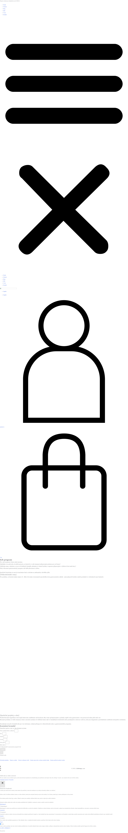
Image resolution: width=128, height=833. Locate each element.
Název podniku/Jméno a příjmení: (7, 730)
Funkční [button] (1, 816)
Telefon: (2, 736)
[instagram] (0, 768)
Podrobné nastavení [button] (4, 779)
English (4, 291)
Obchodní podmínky (4, 760)
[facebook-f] (0, 766)
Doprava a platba (13, 760)
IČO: (1, 733)
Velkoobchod (4, 746)
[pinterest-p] (0, 770)
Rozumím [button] (11, 779)
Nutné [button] (1, 822)
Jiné (20, 746)
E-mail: (1, 739)
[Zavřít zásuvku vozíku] (1, 752)
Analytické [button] (2, 810)
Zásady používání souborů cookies (57, 760)
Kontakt (5, 14)
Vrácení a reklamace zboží (23, 760)
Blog (4, 8)
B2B (4, 10)
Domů (4, 4)
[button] (64, 145)
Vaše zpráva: (3, 742)
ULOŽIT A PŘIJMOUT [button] (5, 828)
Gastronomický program (13, 746)
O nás (4, 12)
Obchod (5, 6)
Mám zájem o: (3, 744)
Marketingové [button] (3, 804)
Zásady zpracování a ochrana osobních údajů (39, 760)
